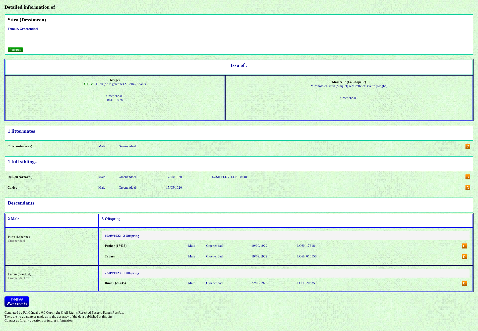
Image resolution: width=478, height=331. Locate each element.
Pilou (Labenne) (19, 237)
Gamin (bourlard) (19, 274)
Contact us (11, 320)
